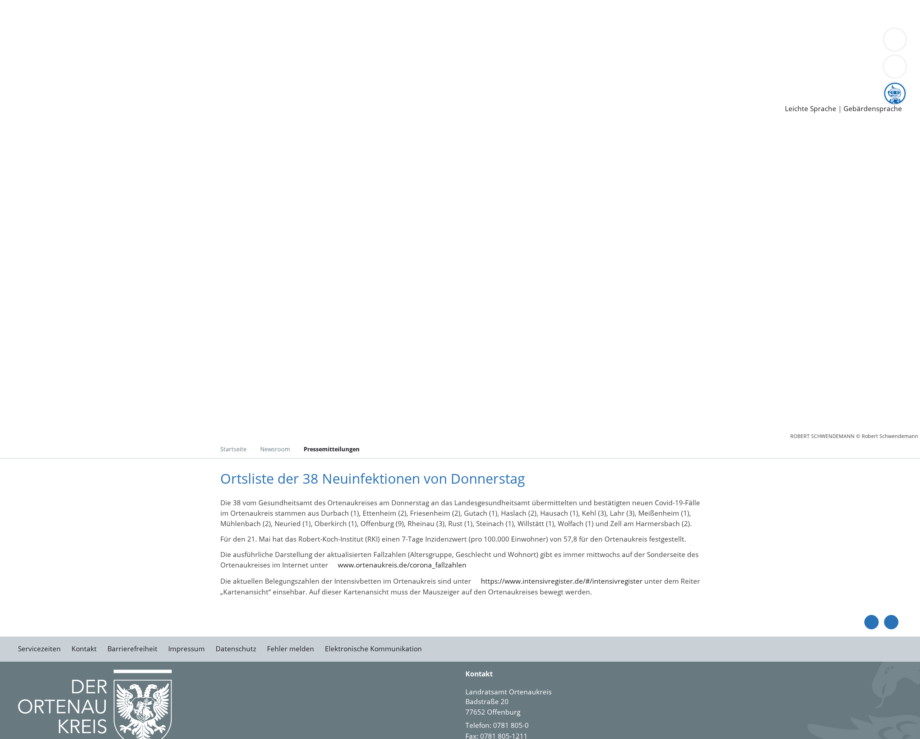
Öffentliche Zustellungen (124, 97)
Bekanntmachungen (427, 41)
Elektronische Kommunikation (373, 648)
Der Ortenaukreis (48, 41)
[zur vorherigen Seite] (871, 622)
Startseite (233, 449)
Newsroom (17, 88)
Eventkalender (97, 79)
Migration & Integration (222, 13)
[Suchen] (895, 66)
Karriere (13, 69)
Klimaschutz (337, 41)
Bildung (200, 41)
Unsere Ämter (22, 23)
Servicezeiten (39, 648)
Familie (171, 13)
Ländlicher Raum (288, 41)
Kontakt (84, 648)
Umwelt (420, 13)
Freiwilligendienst (253, 79)
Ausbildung (141, 79)
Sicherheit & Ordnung (297, 13)
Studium (174, 79)
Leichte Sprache (810, 108)
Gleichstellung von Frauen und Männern (527, 41)
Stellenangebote (46, 79)
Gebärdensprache (872, 108)
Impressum (186, 648)
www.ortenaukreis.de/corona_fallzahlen (402, 565)
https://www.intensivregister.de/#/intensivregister (562, 581)
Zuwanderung (236, 41)
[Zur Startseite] (75, 185)
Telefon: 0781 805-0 (497, 725)
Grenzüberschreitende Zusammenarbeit (659, 41)
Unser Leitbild (306, 79)
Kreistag (13, 51)
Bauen (30, 13)
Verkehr (145, 13)
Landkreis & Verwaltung (38, 32)
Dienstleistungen (27, 4)
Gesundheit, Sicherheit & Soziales (132, 41)
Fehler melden (290, 648)
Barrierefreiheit (132, 648)
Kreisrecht (131, 60)
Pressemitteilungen (51, 97)
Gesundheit (387, 13)
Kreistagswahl (172, 60)
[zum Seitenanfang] (891, 622)
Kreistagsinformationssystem (67, 60)
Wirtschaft (350, 13)
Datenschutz (236, 648)
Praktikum (206, 79)
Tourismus (376, 41)
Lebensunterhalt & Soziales (86, 13)
